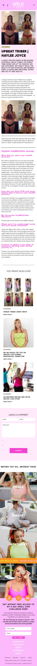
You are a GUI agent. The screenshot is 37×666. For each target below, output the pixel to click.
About (18, 654)
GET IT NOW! (18, 637)
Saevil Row (17, 663)
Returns (15, 657)
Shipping (7, 657)
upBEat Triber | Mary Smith (15, 312)
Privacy (23, 657)
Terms (30, 657)
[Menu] (34, 5)
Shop (18, 648)
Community (18, 651)
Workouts (18, 642)
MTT (30, 663)
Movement (6, 47)
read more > (7, 314)
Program (18, 645)
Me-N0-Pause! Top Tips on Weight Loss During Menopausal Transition (14, 354)
